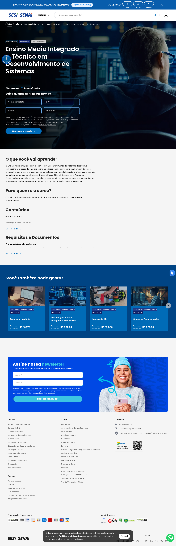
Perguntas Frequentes (17, 499)
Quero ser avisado (22, 131)
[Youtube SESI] (137, 540)
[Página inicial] (17, 24)
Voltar (9, 24)
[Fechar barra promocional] (161, 4)
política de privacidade (47, 125)
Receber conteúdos (47, 398)
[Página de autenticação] (166, 15)
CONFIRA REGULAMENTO (56, 4)
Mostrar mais (12, 229)
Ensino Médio (30, 24)
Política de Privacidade (72, 536)
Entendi (124, 536)
